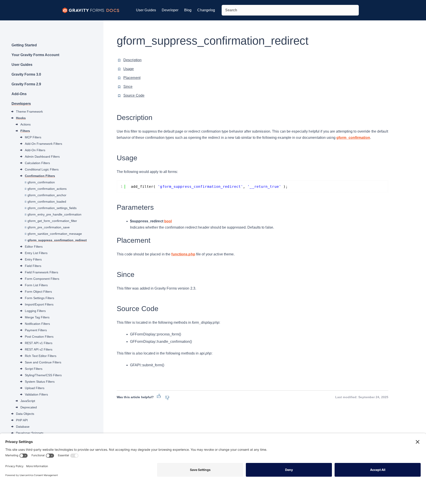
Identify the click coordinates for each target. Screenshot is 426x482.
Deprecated (28, 407)
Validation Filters (36, 394)
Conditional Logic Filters (42, 169)
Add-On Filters (35, 150)
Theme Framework (29, 111)
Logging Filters (35, 311)
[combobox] (290, 10)
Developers (21, 104)
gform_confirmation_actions (47, 188)
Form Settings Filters (39, 298)
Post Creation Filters (39, 336)
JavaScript (27, 401)
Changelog (206, 10)
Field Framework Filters (41, 272)
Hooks (21, 118)
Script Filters (33, 368)
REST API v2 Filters (38, 349)
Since (128, 86)
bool (168, 221)
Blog (187, 10)
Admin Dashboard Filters (42, 156)
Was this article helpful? (135, 397)
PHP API (22, 420)
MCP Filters (33, 137)
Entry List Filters (36, 253)
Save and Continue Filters (43, 362)
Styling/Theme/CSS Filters (43, 375)
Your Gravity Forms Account (35, 55)
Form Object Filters (38, 291)
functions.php (183, 254)
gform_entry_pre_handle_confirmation (54, 214)
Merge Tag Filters (37, 317)
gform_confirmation (41, 182)
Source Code (133, 95)
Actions (25, 124)
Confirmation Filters (40, 176)
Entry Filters (33, 259)
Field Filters (33, 266)
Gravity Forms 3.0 (26, 74)
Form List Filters (36, 285)
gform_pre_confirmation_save (49, 227)
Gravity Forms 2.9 (26, 84)
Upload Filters (34, 388)
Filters (25, 131)
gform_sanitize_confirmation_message (55, 233)
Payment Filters (36, 330)
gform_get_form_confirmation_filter (52, 221)
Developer (170, 10)
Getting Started (24, 45)
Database (23, 426)
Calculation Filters (37, 163)
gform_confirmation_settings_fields (52, 208)
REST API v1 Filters (38, 343)
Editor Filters (34, 246)
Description (132, 60)
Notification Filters (37, 323)
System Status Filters (40, 381)
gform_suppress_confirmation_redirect (57, 240)
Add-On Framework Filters (43, 143)
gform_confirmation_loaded (47, 201)
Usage (128, 69)
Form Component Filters (42, 278)
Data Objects (25, 413)
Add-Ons (19, 94)
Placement (131, 78)
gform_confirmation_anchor (47, 195)
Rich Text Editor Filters (40, 356)
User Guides (146, 10)
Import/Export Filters (39, 304)
